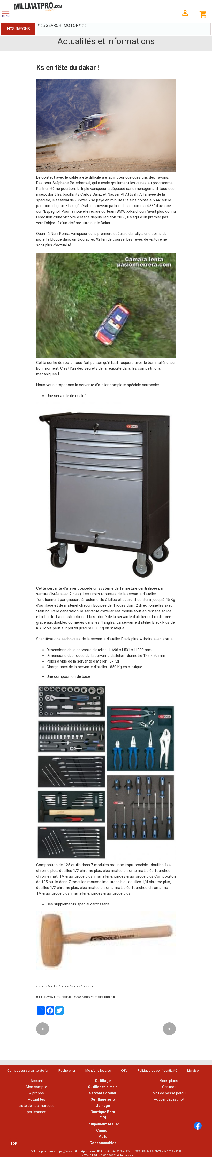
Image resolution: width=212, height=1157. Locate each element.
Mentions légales (98, 1070)
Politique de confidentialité (157, 1070)
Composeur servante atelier (27, 1070)
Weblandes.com (125, 1155)
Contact (169, 1087)
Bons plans (169, 1081)
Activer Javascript (169, 1099)
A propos (36, 1093)
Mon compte (36, 1087)
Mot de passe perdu (169, 1093)
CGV (124, 1070)
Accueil (37, 1081)
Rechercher (66, 1070)
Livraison (194, 1070)
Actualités (36, 1099)
